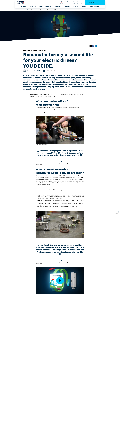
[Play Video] (60, 280)
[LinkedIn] (44, 71)
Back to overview (28, 46)
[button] (91, 46)
